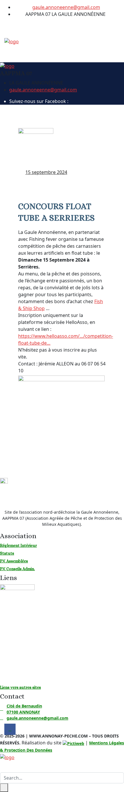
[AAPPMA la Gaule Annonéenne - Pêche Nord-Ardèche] (11, 41)
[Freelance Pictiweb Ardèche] (73, 743)
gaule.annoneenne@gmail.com (66, 7)
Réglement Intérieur (18, 545)
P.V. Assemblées (14, 561)
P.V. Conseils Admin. (17, 568)
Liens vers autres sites (20, 687)
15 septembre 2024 (46, 172)
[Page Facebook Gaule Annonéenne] (75, 25)
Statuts (7, 553)
